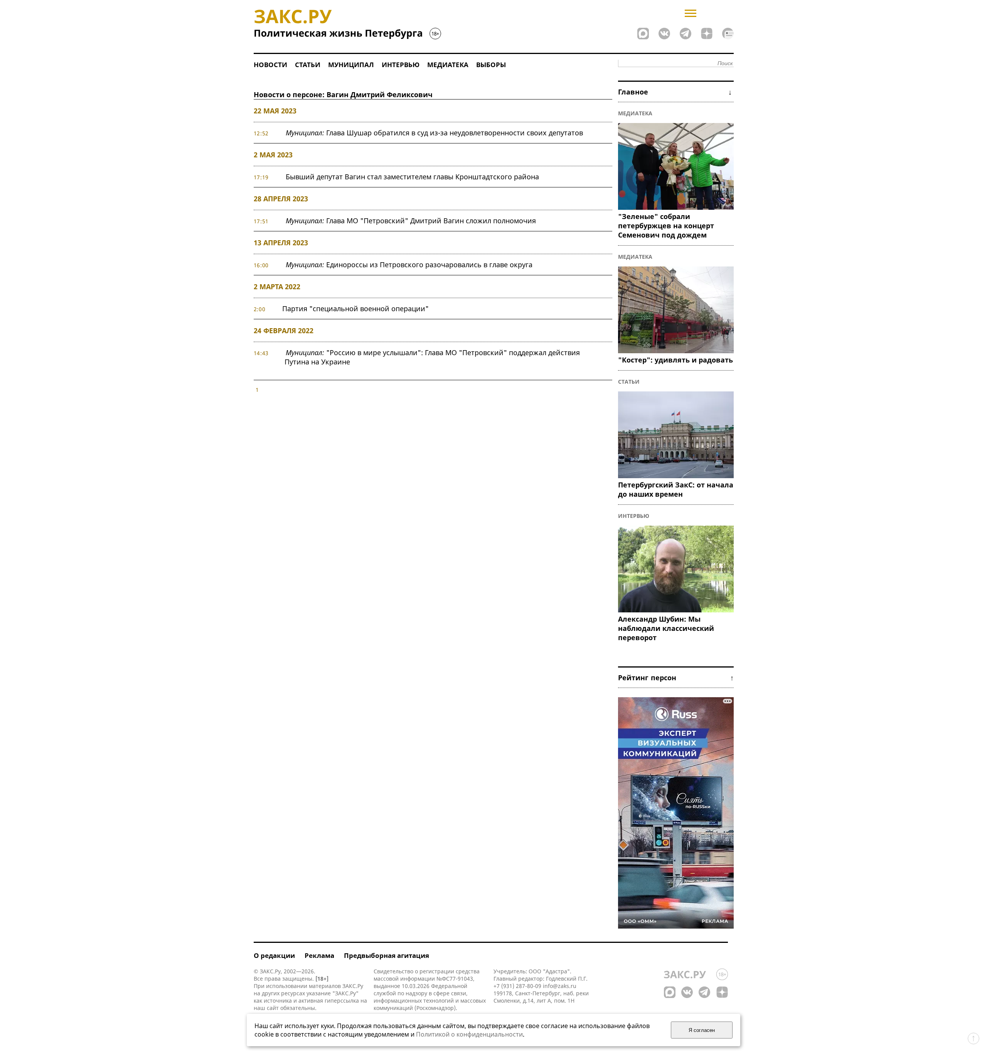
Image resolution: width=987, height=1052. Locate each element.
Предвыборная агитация (386, 955)
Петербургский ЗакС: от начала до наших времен (675, 489)
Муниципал (351, 64)
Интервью (400, 64)
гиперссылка (342, 1000)
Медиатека (447, 64)
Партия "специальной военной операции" (355, 308)
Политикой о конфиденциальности (469, 1034)
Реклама (319, 955)
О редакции (274, 955)
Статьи (307, 64)
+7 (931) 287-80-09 (517, 986)
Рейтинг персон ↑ (676, 677)
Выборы (491, 64)
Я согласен (702, 1030)
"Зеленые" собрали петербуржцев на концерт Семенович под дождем (666, 225)
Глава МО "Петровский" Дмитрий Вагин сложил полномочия (411, 220)
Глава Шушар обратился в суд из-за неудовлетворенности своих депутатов (434, 132)
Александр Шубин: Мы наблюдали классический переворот (666, 628)
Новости (270, 64)
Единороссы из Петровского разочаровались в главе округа (409, 264)
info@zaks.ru (559, 986)
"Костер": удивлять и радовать (675, 359)
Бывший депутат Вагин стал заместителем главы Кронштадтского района (412, 176)
